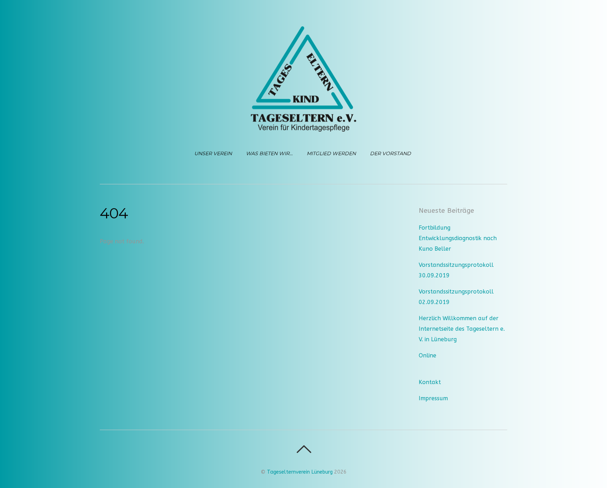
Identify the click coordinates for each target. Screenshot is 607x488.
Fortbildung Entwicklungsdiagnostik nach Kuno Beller (458, 238)
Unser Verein (213, 153)
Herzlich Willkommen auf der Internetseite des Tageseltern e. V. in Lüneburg (462, 329)
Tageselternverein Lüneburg (300, 472)
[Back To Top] (303, 449)
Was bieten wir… (269, 153)
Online (427, 355)
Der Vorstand (390, 153)
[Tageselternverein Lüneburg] (303, 126)
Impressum (433, 398)
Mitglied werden (331, 153)
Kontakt (430, 382)
